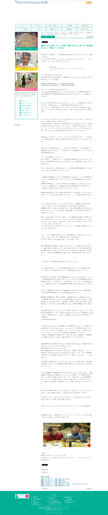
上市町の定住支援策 (55, 502)
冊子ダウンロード (71, 500)
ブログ (38, 29)
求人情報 (69, 25)
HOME (35, 497)
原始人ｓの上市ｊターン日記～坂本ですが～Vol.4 (55, 485)
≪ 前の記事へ (44, 488)
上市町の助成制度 (26, 105)
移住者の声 (85, 25)
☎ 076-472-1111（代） (63, 508)
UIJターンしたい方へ (27, 103)
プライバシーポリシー (55, 504)
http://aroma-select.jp (49, 319)
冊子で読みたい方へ (27, 112)
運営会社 (69, 29)
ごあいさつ (38, 25)
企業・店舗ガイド (54, 25)
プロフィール (25, 101)
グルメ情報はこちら (27, 108)
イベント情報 (23, 29)
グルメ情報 (69, 499)
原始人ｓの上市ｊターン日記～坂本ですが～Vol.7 (55, 482)
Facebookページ (70, 502)
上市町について (54, 29)
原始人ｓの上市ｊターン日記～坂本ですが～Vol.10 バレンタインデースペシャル (64, 484)
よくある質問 (25, 114)
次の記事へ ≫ (89, 488)
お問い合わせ (85, 29)
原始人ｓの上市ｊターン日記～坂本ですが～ (53, 480)
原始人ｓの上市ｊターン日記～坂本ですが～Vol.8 (55, 479)
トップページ (23, 25)
